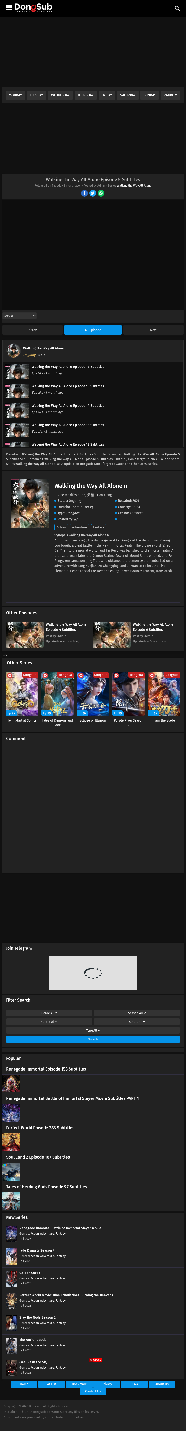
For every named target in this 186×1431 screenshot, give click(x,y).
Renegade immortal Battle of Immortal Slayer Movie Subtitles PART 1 (72, 1098)
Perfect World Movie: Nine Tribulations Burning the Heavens (66, 1295)
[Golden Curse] (11, 1286)
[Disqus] (93, 806)
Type (91, 1030)
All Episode (93, 330)
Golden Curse (29, 1273)
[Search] (177, 8)
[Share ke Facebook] (85, 193)
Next (153, 330)
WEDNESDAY (60, 95)
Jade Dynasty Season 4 (37, 1250)
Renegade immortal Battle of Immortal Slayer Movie (60, 1228)
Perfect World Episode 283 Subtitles (40, 1128)
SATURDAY (128, 95)
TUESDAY (36, 95)
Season (135, 1013)
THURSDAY (85, 95)
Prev (33, 330)
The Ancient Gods (32, 1340)
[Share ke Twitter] (93, 193)
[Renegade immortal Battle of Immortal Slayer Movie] (11, 1241)
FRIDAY (106, 95)
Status (135, 1021)
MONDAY (15, 95)
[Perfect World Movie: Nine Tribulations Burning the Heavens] (11, 1308)
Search (93, 1039)
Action (61, 527)
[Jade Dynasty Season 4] (11, 1263)
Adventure (79, 527)
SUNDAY (150, 95)
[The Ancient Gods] (11, 1353)
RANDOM (170, 95)
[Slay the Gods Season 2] (11, 1330)
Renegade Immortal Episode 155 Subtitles (46, 1069)
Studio (48, 1021)
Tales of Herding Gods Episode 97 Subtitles (46, 1187)
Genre (47, 1013)
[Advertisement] (93, 53)
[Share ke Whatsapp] (101, 193)
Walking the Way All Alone (134, 185)
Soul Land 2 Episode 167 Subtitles (38, 1157)
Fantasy (98, 527)
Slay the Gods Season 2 (37, 1317)
